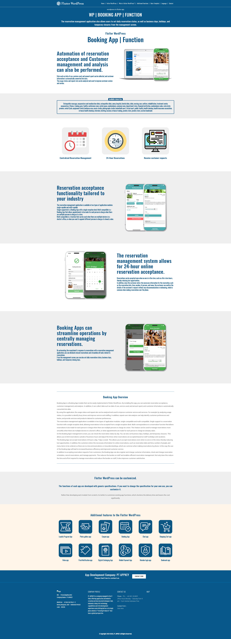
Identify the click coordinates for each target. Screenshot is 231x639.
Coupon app (105, 536)
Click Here (120, 608)
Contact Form (139, 576)
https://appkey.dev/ (66, 595)
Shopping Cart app (165, 536)
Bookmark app (165, 560)
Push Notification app (85, 560)
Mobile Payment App (125, 560)
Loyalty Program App (65, 536)
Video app (65, 560)
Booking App (125, 536)
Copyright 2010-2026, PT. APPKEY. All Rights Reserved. (116, 634)
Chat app (145, 536)
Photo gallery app (85, 536)
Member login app (145, 560)
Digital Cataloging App (105, 560)
